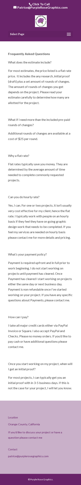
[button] (69, 34)
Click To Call (41, 4)
